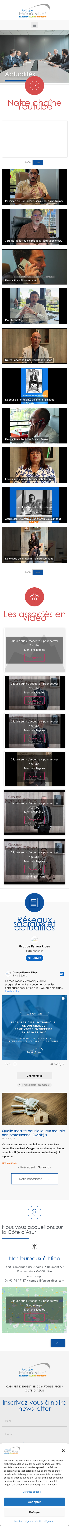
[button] (63, 1451)
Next (37, 162)
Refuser (34, 1512)
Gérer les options (32, 1491)
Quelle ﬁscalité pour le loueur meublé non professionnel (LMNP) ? (33, 1133)
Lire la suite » (9, 1163)
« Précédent (26, 1167)
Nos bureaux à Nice (34, 1258)
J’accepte (34, 657)
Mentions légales (23, 1521)
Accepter (34, 1502)
